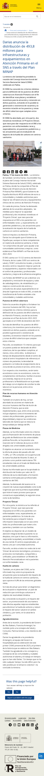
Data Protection (30, 720)
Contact (7, 720)
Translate (6, 24)
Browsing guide (10, 718)
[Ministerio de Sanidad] (10, 5)
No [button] (17, 692)
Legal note (22, 718)
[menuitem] (10, 718)
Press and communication (18, 30)
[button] (39, 4)
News (31, 30)
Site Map (32, 718)
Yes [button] (8, 692)
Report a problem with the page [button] (19, 698)
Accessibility (17, 720)
